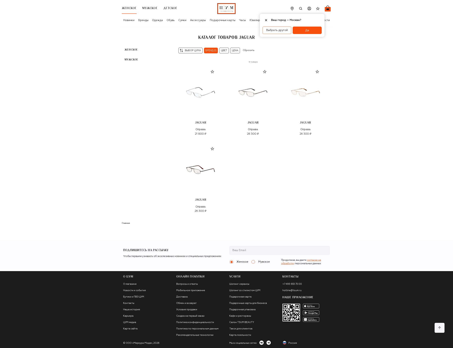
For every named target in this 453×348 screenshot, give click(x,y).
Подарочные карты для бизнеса (248, 303)
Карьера (128, 316)
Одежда (157, 20)
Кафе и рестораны (240, 316)
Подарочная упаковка (242, 309)
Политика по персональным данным (197, 329)
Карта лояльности (240, 335)
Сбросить (248, 50)
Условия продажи (186, 309)
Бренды (143, 20)
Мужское (131, 59)
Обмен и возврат (186, 303)
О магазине (130, 284)
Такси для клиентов (241, 329)
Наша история (131, 309)
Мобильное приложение (190, 290)
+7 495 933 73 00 (292, 284)
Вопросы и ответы (187, 284)
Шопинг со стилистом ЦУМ (244, 290)
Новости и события (134, 290)
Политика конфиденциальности (195, 322)
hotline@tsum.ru (292, 290)
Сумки (182, 20)
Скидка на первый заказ (190, 316)
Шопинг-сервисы (239, 284)
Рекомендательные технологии (194, 335)
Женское (131, 49)
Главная (126, 223)
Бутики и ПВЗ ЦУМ (133, 297)
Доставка (182, 297)
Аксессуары (198, 20)
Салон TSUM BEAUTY (241, 322)
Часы (242, 20)
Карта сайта (130, 329)
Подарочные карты (222, 20)
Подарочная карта (240, 297)
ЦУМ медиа (129, 322)
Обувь (171, 20)
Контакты (128, 303)
